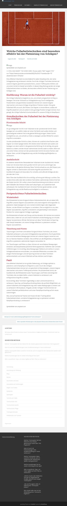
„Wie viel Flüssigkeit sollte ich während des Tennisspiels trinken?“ (32, 485)
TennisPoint (51, 332)
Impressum (8, 423)
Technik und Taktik (32, 59)
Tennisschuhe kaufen (13, 405)
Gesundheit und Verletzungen (15, 384)
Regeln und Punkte (12, 387)
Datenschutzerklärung (8, 437)
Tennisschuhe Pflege (12, 408)
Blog (8, 374)
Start (10, 5)
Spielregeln (10, 394)
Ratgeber (27, 5)
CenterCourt (8, 334)
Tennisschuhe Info (12, 401)
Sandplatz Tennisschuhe (41, 5)
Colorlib (33, 504)
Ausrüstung (10, 367)
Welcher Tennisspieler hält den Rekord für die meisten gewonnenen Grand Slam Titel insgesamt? (32, 344)
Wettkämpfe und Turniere (14, 415)
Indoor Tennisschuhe (56, 5)
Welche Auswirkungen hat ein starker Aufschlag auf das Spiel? (22, 355)
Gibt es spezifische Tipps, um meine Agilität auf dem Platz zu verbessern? (25, 359)
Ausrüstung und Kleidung (14, 370)
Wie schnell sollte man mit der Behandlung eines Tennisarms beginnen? (32, 492)
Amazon (44, 332)
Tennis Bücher (18, 5)
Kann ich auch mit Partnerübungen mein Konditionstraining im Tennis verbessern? (28, 347)
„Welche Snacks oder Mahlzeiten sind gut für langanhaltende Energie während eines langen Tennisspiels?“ (33, 478)
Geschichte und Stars (12, 380)
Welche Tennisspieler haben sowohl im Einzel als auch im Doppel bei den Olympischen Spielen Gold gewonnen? (33, 351)
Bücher (9, 377)
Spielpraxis (10, 391)
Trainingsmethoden (12, 412)
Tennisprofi (21, 59)
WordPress (44, 504)
